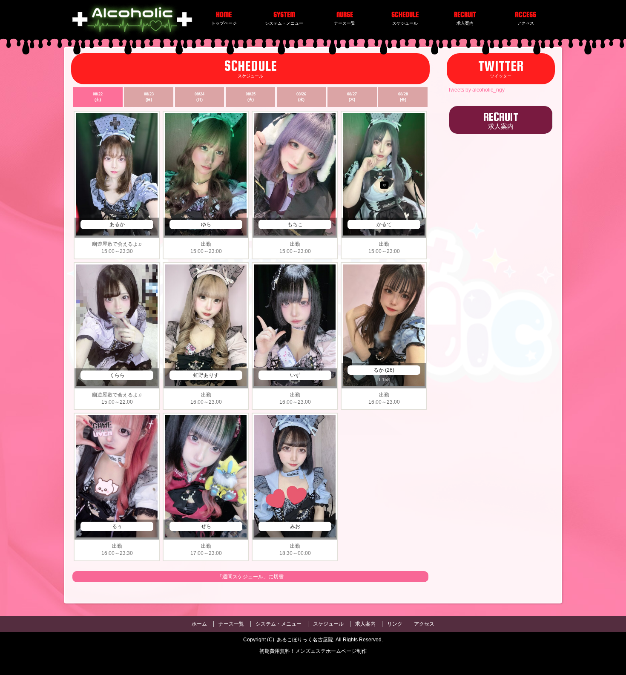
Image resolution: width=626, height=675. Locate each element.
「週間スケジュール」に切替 (250, 577)
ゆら (206, 224)
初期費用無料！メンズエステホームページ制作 (313, 651)
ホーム (199, 624)
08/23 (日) (149, 97)
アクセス (424, 624)
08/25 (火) (251, 97)
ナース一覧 (231, 624)
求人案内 (365, 624)
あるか (117, 224)
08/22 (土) (98, 97)
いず (295, 375)
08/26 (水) (301, 97)
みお (295, 526)
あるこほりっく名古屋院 (305, 640)
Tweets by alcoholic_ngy (476, 90)
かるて (384, 224)
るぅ (117, 526)
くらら (117, 375)
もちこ (295, 224)
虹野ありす (206, 375)
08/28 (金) (403, 97)
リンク (394, 624)
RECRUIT (501, 120)
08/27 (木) (352, 97)
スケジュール (328, 624)
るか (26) (383, 370)
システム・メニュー (279, 624)
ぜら (206, 526)
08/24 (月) (199, 97)
